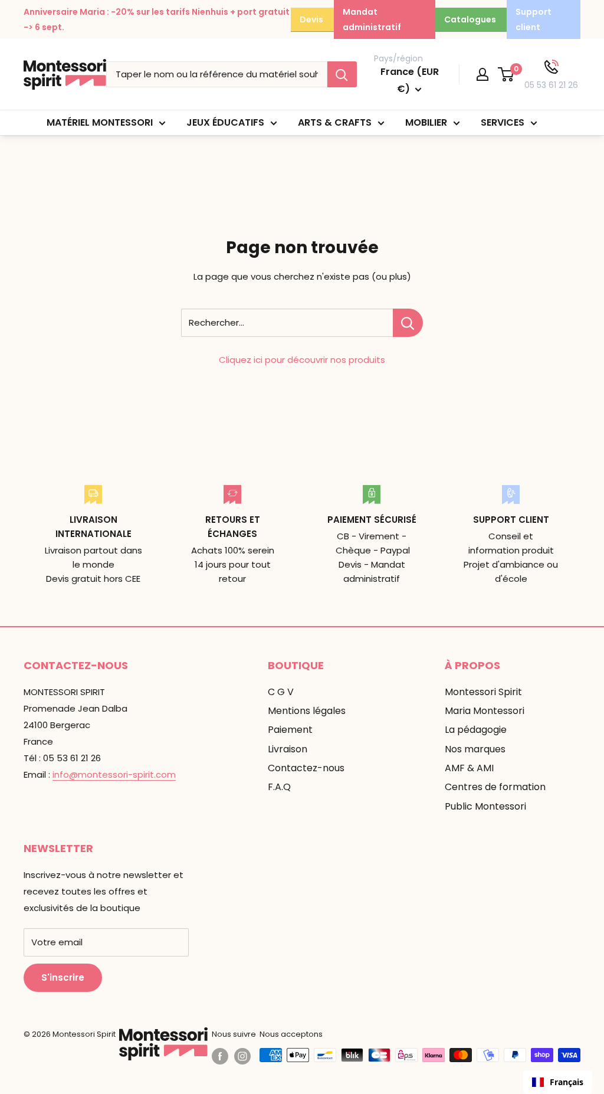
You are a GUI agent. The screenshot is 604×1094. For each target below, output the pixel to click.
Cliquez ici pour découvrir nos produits (302, 359)
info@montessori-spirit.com (114, 774)
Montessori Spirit (483, 692)
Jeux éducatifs (225, 122)
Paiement (290, 729)
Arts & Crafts (335, 122)
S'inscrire (62, 977)
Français (566, 1082)
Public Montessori (485, 806)
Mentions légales (307, 711)
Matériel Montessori (100, 122)
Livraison (287, 749)
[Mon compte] (482, 74)
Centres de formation (495, 787)
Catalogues (470, 19)
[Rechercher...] (408, 323)
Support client (534, 19)
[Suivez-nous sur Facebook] (220, 1056)
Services (502, 122)
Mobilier (426, 122)
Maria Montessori (484, 711)
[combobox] (557, 1082)
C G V (281, 692)
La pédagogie (476, 729)
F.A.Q (279, 787)
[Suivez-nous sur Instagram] (242, 1056)
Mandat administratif (372, 19)
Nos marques (475, 749)
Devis (311, 19)
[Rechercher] (342, 74)
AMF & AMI (469, 768)
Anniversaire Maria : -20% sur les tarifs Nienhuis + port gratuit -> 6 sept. (157, 19)
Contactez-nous (306, 768)
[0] (506, 74)
